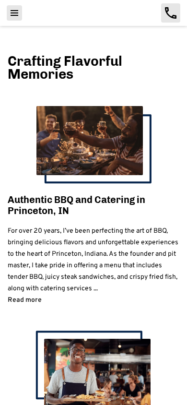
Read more (25, 299)
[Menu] (14, 13)
